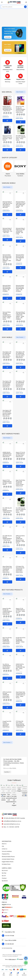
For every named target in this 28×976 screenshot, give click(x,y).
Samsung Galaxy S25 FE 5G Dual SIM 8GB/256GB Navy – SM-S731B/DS (20, 257)
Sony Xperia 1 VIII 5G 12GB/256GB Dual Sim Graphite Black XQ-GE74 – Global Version (7, 413)
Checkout (4, 878)
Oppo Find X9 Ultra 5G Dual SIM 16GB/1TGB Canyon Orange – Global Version (20, 483)
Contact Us (4, 849)
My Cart (4, 875)
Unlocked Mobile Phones (8, 859)
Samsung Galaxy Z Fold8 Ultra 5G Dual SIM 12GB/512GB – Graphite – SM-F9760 (20, 204)
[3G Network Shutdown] (7, 113)
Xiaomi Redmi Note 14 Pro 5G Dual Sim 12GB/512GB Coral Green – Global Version (20, 695)
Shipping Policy (5, 854)
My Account (5, 870)
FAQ (3, 846)
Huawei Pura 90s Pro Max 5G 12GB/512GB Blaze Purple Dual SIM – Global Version (20, 109)
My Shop (4, 873)
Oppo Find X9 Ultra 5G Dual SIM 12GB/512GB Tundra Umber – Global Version (7, 640)
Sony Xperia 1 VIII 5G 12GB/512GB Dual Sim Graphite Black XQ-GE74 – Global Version (20, 354)
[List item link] (14, 935)
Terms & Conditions (7, 851)
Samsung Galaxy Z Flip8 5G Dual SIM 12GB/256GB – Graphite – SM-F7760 (20, 231)
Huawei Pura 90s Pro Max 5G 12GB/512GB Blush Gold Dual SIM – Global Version (7, 611)
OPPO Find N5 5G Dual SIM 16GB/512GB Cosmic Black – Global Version (7, 695)
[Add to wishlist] (10, 98)
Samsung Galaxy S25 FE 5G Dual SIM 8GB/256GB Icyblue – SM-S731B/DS (20, 288)
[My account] (26, 2)
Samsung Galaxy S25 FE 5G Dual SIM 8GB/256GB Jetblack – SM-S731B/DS (7, 288)
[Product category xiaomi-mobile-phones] (8, 168)
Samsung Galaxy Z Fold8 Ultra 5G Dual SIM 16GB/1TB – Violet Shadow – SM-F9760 (7, 204)
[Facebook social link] (14, 951)
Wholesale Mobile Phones (8, 856)
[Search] (25, 6)
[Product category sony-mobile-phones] (20, 168)
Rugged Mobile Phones (7, 861)
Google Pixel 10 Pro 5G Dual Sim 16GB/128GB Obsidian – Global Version (20, 640)
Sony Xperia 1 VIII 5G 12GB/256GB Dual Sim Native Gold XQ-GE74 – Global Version (7, 384)
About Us (4, 843)
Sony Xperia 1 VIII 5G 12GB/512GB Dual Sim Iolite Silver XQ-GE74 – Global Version (7, 354)
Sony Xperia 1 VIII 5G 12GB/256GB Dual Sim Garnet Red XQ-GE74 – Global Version (20, 384)
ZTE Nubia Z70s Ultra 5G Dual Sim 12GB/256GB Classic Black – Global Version (20, 569)
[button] (7, 120)
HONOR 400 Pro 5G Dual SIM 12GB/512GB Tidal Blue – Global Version (20, 667)
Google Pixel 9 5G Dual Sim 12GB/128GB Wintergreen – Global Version (7, 724)
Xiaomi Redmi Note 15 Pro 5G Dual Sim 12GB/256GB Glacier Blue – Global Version (7, 569)
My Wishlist (5, 880)
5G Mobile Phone (6, 864)
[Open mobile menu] (1, 2)
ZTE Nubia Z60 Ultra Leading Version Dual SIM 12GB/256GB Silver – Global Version (20, 724)
